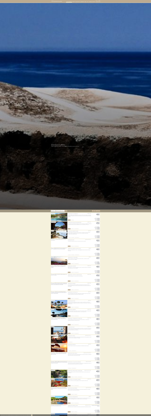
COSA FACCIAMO (98, 1)
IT (96, 0)
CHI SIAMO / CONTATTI (92, 1)
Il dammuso (82, 1)
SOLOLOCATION (77, 1)
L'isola (85, 1)
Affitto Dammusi (69, 1)
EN (99, 0)
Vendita (73, 1)
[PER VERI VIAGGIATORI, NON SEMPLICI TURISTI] (56, 1)
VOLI (87, 1)
